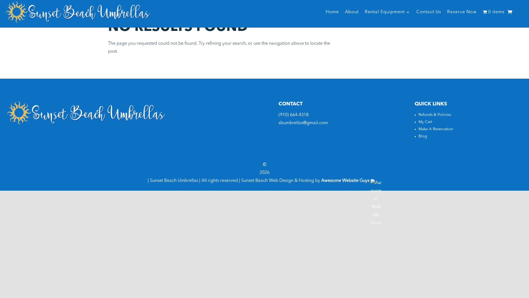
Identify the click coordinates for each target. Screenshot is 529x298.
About (352, 12)
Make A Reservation (436, 129)
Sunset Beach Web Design (267, 181)
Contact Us (428, 12)
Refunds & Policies (435, 115)
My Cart (425, 122)
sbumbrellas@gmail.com (303, 123)
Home (332, 12)
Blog (423, 136)
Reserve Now (462, 12)
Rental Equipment (385, 12)
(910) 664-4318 (294, 115)
